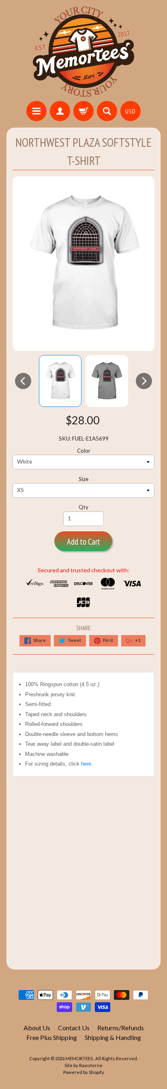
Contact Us (74, 1027)
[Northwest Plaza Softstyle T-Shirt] (60, 381)
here (86, 764)
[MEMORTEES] (83, 51)
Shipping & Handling (113, 1037)
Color (83, 450)
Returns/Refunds (120, 1027)
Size (83, 479)
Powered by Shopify (83, 1072)
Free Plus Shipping (51, 1037)
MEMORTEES (80, 1058)
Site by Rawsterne (83, 1065)
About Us (37, 1027)
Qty (83, 507)
